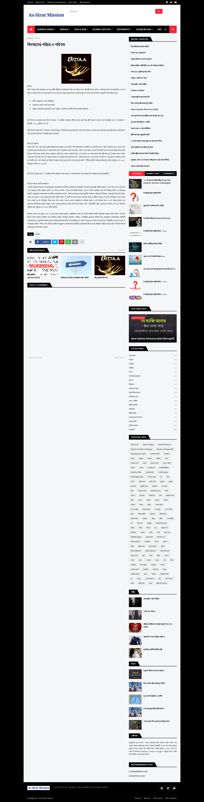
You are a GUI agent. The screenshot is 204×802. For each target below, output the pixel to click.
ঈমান (168, 477)
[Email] (75, 241)
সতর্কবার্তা (133, 565)
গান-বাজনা (164, 486)
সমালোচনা (155, 569)
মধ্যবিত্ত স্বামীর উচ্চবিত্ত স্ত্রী (152, 649)
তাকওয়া (157, 500)
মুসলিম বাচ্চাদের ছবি (150, 551)
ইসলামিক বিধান (150, 472)
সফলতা (163, 565)
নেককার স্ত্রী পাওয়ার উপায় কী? (140, 97)
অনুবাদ (153, 359)
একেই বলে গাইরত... (149, 611)
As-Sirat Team (46, 798)
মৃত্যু (143, 555)
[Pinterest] (62, 241)
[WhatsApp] (68, 241)
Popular (136, 173)
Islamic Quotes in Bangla (141, 449)
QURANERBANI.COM (138, 771)
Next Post (119, 357)
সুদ (131, 578)
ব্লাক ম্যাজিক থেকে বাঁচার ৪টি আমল (142, 147)
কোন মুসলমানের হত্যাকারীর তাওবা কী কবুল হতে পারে (147, 115)
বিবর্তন (150, 532)
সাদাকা (164, 569)
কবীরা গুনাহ (142, 481)
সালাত (145, 574)
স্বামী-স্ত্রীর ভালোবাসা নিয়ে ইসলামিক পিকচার (145, 153)
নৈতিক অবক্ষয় (134, 518)
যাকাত (150, 555)
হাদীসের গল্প (141, 583)
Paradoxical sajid (138, 454)
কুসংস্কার (133, 486)
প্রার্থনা (132, 528)
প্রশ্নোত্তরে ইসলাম (153, 417)
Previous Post (35, 357)
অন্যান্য (149, 458)
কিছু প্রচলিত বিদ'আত (101, 277)
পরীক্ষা (160, 518)
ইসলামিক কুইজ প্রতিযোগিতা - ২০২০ (155, 294)
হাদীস (132, 583)
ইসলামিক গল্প (151, 467)
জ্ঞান (160, 495)
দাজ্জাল (149, 504)
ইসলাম (141, 467)
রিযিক (158, 555)
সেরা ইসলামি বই (149, 578)
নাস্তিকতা (153, 409)
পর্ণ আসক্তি (170, 518)
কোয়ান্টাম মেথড (144, 486)
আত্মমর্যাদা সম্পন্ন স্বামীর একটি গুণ (154, 636)
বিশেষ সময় (167, 532)
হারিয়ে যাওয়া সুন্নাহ (161, 583)
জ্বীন (132, 500)
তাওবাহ (140, 500)
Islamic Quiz (152, 173)
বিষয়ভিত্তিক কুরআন (136, 537)
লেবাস (132, 560)
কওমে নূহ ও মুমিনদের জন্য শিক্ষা (141, 71)
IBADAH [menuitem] (64, 29)
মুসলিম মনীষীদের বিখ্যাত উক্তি (152, 243)
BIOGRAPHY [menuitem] (123, 29)
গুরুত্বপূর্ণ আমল (153, 388)
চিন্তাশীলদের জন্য (153, 392)
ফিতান (148, 528)
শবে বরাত (148, 560)
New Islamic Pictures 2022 (144, 109)
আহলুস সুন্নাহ (154, 463)
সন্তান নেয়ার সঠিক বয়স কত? (140, 166)
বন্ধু (156, 528)
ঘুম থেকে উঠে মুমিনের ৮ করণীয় (140, 122)
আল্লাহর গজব (134, 463)
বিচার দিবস (133, 532)
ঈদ (161, 477)
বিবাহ (158, 532)
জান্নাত (133, 495)
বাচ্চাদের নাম (164, 528)
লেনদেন (167, 555)
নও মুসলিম (158, 509)
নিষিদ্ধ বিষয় (153, 413)
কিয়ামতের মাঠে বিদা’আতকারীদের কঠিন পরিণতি (75, 277)
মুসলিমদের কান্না (164, 551)
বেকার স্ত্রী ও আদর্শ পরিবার (139, 84)
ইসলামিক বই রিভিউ (136, 472)
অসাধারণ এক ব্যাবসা (137, 90)
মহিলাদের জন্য (153, 425)
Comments (169, 173)
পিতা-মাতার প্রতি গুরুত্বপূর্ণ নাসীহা (141, 103)
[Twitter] (55, 241)
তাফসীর (133, 504)
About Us (40, 2)
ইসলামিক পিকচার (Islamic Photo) (156, 218)
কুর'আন (162, 481)
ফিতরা (140, 528)
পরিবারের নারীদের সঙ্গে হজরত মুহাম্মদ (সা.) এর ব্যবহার (157, 625)
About (147, 798)
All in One (73, 2)
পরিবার (153, 518)
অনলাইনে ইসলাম (154, 454)
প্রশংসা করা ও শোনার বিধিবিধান (141, 128)
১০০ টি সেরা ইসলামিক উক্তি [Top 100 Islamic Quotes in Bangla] (156, 181)
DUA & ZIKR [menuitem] (80, 29)
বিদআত (37, 38)
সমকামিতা (145, 569)
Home (30, 2)
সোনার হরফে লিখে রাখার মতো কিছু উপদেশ (156, 721)
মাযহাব (156, 541)
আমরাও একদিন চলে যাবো (139, 78)
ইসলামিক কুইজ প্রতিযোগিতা (152, 193)
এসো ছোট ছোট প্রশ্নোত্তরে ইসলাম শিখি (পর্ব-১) (159, 269)
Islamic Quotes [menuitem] (102, 29)
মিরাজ (132, 546)
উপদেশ (153, 380)
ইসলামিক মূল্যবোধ (153, 376)
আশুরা (144, 463)
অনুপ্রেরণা (153, 355)
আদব (153, 371)
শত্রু (140, 560)
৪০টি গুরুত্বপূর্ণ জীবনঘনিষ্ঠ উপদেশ (153, 708)
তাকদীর (165, 500)
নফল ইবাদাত (168, 509)
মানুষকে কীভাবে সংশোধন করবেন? (141, 59)
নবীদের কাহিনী (153, 404)
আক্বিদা (153, 367)
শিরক (171, 560)
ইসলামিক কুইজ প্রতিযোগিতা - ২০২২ (155, 281)
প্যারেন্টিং (149, 523)
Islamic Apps (148, 444)
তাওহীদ (148, 500)
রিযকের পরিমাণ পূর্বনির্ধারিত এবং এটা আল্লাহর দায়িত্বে (147, 65)
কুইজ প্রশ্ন (153, 481)
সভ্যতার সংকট (134, 569)
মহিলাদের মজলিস (135, 541)
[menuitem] (31, 29)
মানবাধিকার (147, 541)
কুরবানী (170, 481)
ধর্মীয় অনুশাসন (146, 509)
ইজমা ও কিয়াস (167, 463)
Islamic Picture (164, 444)
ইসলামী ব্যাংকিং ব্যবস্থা (137, 477)
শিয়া (165, 560)
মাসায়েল (165, 541)
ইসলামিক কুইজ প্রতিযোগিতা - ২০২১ (155, 231)
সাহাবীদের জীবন (164, 574)
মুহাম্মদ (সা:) (134, 555)
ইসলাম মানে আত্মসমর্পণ (138, 52)
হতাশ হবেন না (169, 578)
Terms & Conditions (56, 2)
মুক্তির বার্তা (141, 546)
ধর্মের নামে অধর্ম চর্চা (33, 277)
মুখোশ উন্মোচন (152, 546)
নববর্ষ (132, 514)
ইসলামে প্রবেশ (152, 477)
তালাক (141, 504)
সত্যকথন (153, 429)
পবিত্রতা (145, 518)
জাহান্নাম (141, 495)
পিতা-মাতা (139, 523)
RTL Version (85, 2)
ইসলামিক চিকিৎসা (164, 467)
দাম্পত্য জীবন (159, 504)
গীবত (132, 491)
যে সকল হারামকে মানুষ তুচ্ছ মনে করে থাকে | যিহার (146, 141)
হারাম (150, 583)
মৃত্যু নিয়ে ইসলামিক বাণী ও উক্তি (153, 205)
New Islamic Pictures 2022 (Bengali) (152, 338)
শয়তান (157, 560)
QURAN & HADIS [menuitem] (45, 29)
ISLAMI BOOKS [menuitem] (143, 29)
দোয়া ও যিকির (153, 400)
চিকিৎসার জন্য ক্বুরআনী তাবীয (140, 134)
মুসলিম (163, 546)
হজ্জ (160, 578)
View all (121, 250)
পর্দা (132, 523)
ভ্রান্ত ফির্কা (153, 421)
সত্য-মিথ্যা (143, 565)
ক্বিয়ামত (153, 384)
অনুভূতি (153, 363)
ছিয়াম (166, 491)
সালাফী (153, 574)
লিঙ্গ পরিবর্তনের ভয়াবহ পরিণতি (140, 46)
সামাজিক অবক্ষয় (135, 574)
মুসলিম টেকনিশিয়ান (136, 551)
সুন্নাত (139, 578)
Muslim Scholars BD (165, 449)
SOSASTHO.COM (137, 776)
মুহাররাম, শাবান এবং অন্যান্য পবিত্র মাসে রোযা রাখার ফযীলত (150, 160)
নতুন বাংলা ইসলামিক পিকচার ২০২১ (154, 256)
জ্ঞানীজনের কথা (153, 396)
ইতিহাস (133, 467)
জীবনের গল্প (152, 495)
